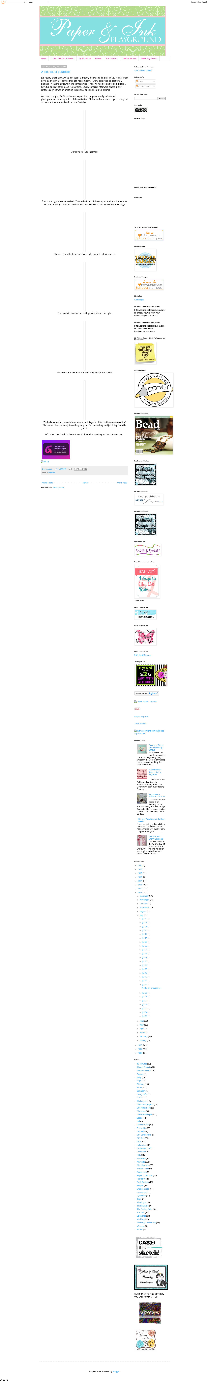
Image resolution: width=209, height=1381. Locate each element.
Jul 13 (145, 973)
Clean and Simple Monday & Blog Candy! (156, 747)
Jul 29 (145, 922)
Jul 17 (145, 961)
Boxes (139, 1087)
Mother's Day (143, 1168)
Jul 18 (145, 957)
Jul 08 (145, 996)
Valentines (141, 1216)
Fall (138, 1121)
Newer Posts (47, 483)
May (142, 1025)
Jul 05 (145, 1008)
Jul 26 (145, 934)
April (142, 1029)
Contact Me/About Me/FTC (62, 58)
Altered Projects (144, 1067)
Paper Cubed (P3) (145, 1175)
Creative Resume (129, 58)
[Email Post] (70, 469)
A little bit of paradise (55, 72)
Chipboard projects (145, 1104)
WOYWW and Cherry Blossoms (156, 837)
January (143, 1040)
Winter (140, 1229)
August (143, 911)
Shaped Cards (143, 1189)
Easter (139, 1118)
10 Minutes (142, 1064)
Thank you (141, 1202)
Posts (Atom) (58, 487)
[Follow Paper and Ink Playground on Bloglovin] (146, 695)
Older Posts (122, 483)
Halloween (141, 1145)
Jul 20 (145, 949)
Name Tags (142, 1172)
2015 (140, 877)
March (143, 1032)
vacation (51, 473)
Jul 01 (145, 1016)
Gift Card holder (144, 1135)
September (145, 907)
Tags (139, 1199)
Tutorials (140, 1212)
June (142, 1021)
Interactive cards (144, 1148)
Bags (139, 1081)
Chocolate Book (144, 1108)
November (144, 900)
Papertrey (141, 1179)
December (144, 896)
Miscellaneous (143, 1165)
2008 (140, 1053)
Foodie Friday (143, 1125)
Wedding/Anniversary (146, 1223)
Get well (140, 1131)
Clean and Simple (144, 1114)
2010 (140, 1045)
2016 (140, 873)
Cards (139, 1097)
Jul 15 (145, 969)
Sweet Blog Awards (149, 58)
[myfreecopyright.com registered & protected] (150, 733)
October (143, 903)
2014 (140, 881)
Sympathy (141, 1196)
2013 (140, 885)
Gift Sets (140, 1138)
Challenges (139, 300)
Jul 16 (145, 965)
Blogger (116, 1371)
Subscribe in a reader (143, 70)
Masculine (141, 1158)
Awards (140, 1074)
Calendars (141, 1091)
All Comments (144, 86)
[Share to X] (80, 469)
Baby (139, 1077)
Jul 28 (145, 926)
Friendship (141, 1128)
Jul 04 (145, 1012)
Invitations (141, 1152)
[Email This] (75, 469)
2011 (140, 892)
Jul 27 (145, 930)
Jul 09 (145, 993)
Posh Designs (143, 1182)
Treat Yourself (140, 724)
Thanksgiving (143, 1206)
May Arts (141, 1162)
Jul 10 (145, 984)
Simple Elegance (141, 716)
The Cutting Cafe (144, 1209)
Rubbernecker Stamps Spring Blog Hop (155, 772)
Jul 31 (145, 919)
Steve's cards (142, 1192)
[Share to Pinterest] (85, 469)
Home (43, 58)
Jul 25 (145, 938)
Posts (140, 81)
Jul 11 (145, 981)
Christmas (141, 1111)
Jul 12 (145, 977)
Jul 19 (145, 953)
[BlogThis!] (77, 469)
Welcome (141, 1226)
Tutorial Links (112, 58)
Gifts (139, 1141)
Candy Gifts (142, 1094)
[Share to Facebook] (83, 469)
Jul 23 (145, 942)
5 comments (47, 469)
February (144, 1036)
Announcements (144, 1070)
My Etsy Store (85, 58)
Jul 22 (145, 946)
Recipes (98, 58)
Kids (139, 1155)
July (142, 915)
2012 (140, 889)
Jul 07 (145, 1000)
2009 (140, 1049)
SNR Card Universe (142, 655)
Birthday (140, 1084)
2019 (140, 869)
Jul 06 (145, 1004)
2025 (140, 865)
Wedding (141, 1219)
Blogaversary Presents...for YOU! (157, 795)
